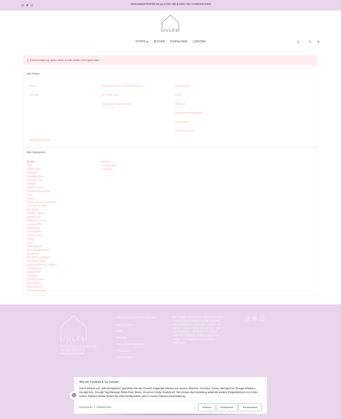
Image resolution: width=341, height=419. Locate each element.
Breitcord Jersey (37, 220)
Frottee (31, 183)
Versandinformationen (130, 344)
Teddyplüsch (34, 268)
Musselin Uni (34, 180)
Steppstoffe (34, 271)
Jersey (31, 198)
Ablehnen (206, 407)
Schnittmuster (35, 279)
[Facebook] (23, 5)
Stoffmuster (34, 168)
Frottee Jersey (35, 187)
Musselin (32, 172)
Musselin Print (35, 176)
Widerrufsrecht (126, 357)
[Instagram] (33, 5)
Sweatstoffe (34, 231)
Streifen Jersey (36, 213)
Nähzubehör (34, 282)
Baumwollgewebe (38, 249)
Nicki (30, 194)
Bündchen (33, 253)
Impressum (86, 407)
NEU (29, 165)
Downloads (108, 165)
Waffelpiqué (34, 246)
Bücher (106, 161)
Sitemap (122, 337)
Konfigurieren (227, 407)
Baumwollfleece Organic (42, 264)
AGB (119, 331)
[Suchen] (310, 42)
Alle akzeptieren (250, 407)
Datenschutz (104, 407)
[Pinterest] (28, 5)
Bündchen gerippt (38, 257)
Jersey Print (34, 216)
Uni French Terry (37, 205)
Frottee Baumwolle (38, 191)
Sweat (30, 238)
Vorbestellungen (37, 290)
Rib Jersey (33, 209)
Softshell (32, 275)
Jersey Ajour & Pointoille (41, 202)
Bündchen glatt (36, 260)
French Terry (34, 235)
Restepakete (34, 286)
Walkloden (33, 227)
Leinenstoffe (34, 224)
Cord (30, 242)
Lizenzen (107, 168)
